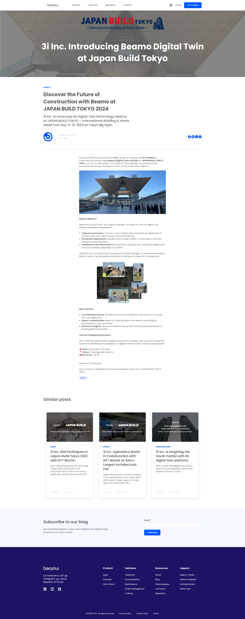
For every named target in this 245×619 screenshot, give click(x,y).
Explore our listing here (90, 363)
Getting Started (187, 584)
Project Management (135, 589)
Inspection (130, 575)
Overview (107, 579)
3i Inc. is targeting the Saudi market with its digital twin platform (173, 456)
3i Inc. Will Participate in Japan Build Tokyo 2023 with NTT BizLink (69, 456)
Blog (157, 579)
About (158, 575)
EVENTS (83, 378)
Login (105, 575)
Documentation (132, 579)
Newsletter (160, 593)
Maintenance (131, 584)
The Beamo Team (66, 135)
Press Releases (162, 584)
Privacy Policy (125, 613)
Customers (160, 589)
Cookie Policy (142, 613)
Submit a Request (188, 579)
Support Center (187, 575)
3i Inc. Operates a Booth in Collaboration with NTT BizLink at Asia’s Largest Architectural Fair (121, 460)
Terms (156, 613)
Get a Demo (108, 584)
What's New (185, 589)
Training (129, 593)
